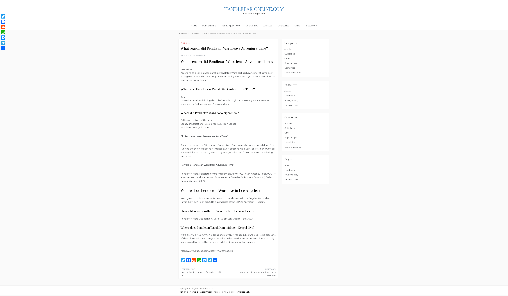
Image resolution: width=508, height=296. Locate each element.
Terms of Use (291, 105)
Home (194, 26)
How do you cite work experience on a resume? (256, 274)
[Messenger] (3, 37)
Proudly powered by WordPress (195, 292)
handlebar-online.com (254, 9)
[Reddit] (3, 27)
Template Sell (242, 292)
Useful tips (252, 26)
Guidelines (283, 26)
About (287, 91)
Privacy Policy (291, 100)
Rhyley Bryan (201, 55)
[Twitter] (3, 16)
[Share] (3, 48)
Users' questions (292, 72)
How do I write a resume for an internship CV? (201, 274)
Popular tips (209, 26)
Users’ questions (231, 26)
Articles (267, 26)
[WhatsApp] (3, 32)
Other (297, 26)
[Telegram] (3, 43)
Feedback (311, 26)
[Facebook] (3, 21)
